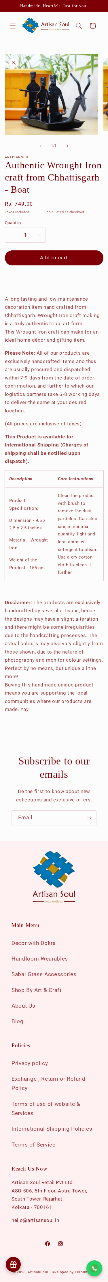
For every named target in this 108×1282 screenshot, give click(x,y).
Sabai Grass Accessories (44, 974)
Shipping (38, 212)
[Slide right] (67, 145)
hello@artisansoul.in (35, 1220)
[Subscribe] (89, 817)
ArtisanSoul (38, 1272)
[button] (13, 26)
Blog (18, 1021)
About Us (23, 1006)
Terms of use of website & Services (46, 1109)
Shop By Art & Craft (37, 990)
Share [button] (16, 280)
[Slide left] (40, 145)
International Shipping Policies (52, 1129)
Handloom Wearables (40, 959)
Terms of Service (34, 1145)
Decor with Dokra (34, 943)
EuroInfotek (85, 1272)
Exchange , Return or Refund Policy (49, 1083)
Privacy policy (30, 1063)
